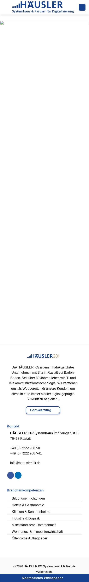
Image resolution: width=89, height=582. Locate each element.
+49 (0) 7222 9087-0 (25, 448)
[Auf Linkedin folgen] (18, 475)
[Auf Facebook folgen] (10, 475)
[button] (4, 7)
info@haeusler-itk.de (25, 463)
